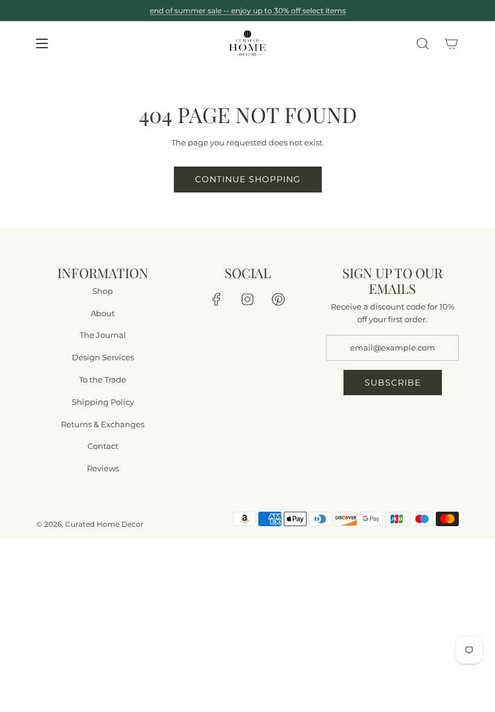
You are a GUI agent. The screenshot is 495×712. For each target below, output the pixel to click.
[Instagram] (247, 299)
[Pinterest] (278, 299)
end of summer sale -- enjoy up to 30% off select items (248, 10)
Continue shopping (248, 179)
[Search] (422, 43)
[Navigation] (41, 43)
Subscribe (393, 382)
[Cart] (451, 43)
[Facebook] (216, 299)
